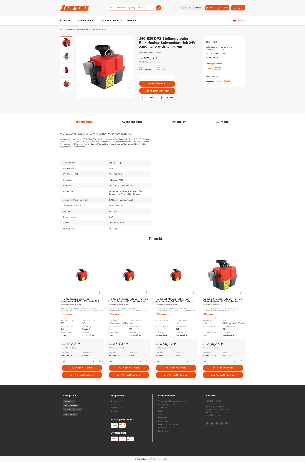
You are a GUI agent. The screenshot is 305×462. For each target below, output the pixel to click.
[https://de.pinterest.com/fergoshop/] (216, 423)
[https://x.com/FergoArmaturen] (212, 423)
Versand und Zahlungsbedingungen (174, 401)
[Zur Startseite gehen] (74, 8)
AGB (113, 404)
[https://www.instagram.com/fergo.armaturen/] (207, 423)
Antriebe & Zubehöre (72, 410)
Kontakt (114, 411)
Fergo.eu (162, 428)
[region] (97, 72)
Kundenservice (117, 401)
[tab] (83, 122)
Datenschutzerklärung (168, 424)
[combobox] (134, 7)
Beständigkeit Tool (166, 404)
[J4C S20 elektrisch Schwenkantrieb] (105, 67)
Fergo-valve (163, 431)
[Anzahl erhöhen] (173, 77)
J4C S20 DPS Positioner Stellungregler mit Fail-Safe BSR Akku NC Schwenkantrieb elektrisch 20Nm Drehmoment (128, 300)
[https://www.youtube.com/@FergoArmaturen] (221, 423)
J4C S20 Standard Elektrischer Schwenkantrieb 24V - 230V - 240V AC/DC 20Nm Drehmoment (81, 300)
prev (59, 314)
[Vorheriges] (77, 72)
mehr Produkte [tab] (151, 239)
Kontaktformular (213, 401)
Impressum (163, 421)
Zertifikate (162, 408)
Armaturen (68, 401)
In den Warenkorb (157, 83)
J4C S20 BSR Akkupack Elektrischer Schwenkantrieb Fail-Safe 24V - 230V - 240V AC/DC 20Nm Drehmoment (173, 300)
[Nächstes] (132, 72)
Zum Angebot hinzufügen (157, 91)
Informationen (166, 395)
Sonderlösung (70, 414)
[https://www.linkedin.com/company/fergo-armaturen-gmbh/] (226, 423)
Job (160, 414)
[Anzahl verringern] (141, 77)
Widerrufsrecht (117, 408)
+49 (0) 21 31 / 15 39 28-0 (216, 53)
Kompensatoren (71, 405)
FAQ (160, 411)
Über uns (162, 418)
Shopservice (118, 395)
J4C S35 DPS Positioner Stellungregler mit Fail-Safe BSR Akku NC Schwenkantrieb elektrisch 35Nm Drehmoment (222, 300)
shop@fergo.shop (213, 57)
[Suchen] (158, 7)
